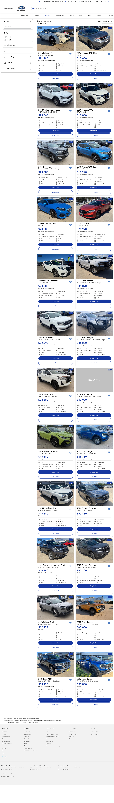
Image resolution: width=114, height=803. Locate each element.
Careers (71, 739)
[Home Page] (14, 8)
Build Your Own (23, 15)
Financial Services (28, 748)
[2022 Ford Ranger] (94, 266)
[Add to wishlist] (70, 54)
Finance (99, 15)
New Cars (26, 736)
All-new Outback (6, 741)
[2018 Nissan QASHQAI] (94, 152)
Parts (80, 15)
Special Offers (60, 15)
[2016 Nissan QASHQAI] (94, 38)
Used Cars (27, 741)
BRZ (3, 750)
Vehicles (36, 15)
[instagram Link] (111, 2)
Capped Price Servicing (52, 736)
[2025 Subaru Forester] (94, 550)
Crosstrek (4, 731)
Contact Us (72, 731)
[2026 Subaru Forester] (94, 493)
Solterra (4, 734)
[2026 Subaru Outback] (55, 607)
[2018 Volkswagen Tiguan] (55, 95)
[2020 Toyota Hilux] (55, 380)
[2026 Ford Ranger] (94, 664)
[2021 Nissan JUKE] (94, 95)
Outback (4, 739)
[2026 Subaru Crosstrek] (55, 437)
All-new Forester (6, 736)
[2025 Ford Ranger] (94, 607)
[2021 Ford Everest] (55, 323)
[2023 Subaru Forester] (55, 266)
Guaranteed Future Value (30, 750)
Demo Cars (27, 739)
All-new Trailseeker (6, 743)
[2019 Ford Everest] (94, 380)
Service (72, 15)
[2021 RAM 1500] (55, 664)
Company (110, 15)
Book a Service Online (52, 734)
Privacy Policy (94, 731)
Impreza (4, 748)
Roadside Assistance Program (54, 746)
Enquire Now (55, 74)
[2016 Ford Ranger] (55, 152)
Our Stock (47, 15)
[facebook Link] (109, 2)
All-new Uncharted (6, 746)
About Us (71, 736)
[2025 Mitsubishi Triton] (55, 493)
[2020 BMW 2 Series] (55, 209)
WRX (3, 753)
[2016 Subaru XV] (55, 38)
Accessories (50, 741)
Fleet (89, 15)
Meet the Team (73, 734)
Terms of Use (94, 734)
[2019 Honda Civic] (94, 209)
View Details (55, 78)
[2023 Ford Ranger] (94, 437)
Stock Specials (28, 734)
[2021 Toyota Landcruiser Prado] (55, 550)
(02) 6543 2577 (8, 769)
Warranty (49, 743)
